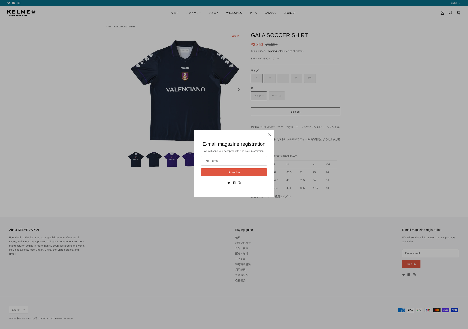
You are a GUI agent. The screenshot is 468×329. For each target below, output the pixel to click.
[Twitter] (228, 182)
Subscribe (234, 172)
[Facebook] (234, 182)
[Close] (270, 135)
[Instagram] (239, 182)
